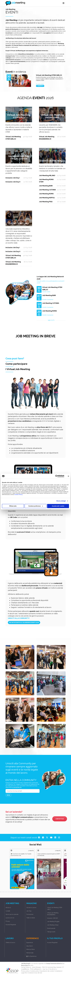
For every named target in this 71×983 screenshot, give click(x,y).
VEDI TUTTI (51, 320)
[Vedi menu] (63, 3)
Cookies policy (34, 971)
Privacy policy (25, 971)
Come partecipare (16, 363)
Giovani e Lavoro (31, 907)
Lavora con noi (10, 917)
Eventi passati (51, 928)
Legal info (24, 973)
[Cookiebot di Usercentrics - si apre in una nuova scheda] (56, 476)
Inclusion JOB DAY (52, 918)
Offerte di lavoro (10, 942)
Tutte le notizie (30, 917)
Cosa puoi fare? (15, 358)
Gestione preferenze (34, 506)
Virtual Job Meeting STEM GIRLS (54, 908)
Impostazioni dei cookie (47, 971)
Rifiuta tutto (13, 506)
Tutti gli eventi (51, 931)
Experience (29, 942)
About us (8, 907)
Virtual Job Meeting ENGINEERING (52, 913)
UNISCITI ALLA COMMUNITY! (18, 618)
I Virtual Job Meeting (18, 369)
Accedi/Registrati (11, 924)
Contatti (8, 911)
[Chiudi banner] (68, 476)
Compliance (58, 971)
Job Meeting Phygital (53, 921)
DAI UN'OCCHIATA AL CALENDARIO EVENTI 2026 (24, 622)
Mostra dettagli (61, 501)
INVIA (8, 795)
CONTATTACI (60, 819)
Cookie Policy (19, 494)
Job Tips (28, 911)
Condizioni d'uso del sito (35, 973)
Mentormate (29, 953)
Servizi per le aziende (12, 914)
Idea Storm (29, 946)
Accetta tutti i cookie (58, 506)
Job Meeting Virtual (52, 925)
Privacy (8, 921)
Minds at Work (30, 949)
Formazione (29, 914)
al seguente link (17, 787)
